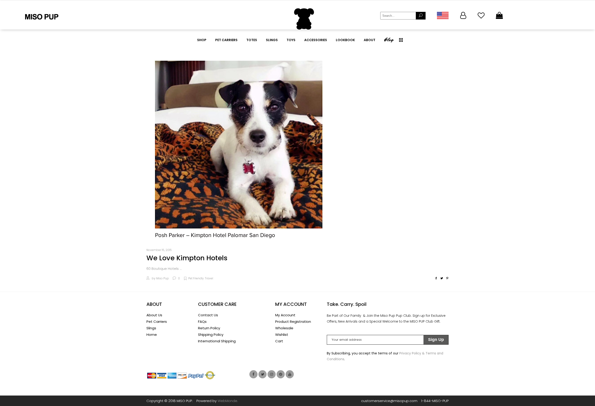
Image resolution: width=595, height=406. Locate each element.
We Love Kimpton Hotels (187, 258)
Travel (209, 278)
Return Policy (209, 328)
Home (151, 334)
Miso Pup (162, 278)
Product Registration (293, 321)
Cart (279, 341)
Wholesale (284, 328)
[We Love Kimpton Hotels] (239, 148)
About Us (154, 315)
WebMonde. (228, 400)
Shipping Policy (210, 334)
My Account (285, 315)
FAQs (202, 321)
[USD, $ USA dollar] (442, 15)
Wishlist (281, 334)
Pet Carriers (156, 321)
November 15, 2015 (159, 250)
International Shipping (217, 341)
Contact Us (208, 315)
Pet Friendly (196, 278)
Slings (151, 328)
